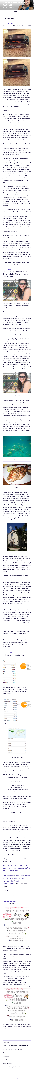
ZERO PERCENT (15, 851)
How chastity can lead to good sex (13, 1049)
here (8, 237)
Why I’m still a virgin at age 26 (11, 1067)
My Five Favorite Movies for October (16, 26)
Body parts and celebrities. (13, 655)
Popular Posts (7, 1056)
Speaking (5, 1060)
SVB (9, 861)
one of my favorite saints (21, 520)
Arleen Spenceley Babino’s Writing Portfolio (15, 1046)
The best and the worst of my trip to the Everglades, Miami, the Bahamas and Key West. (16, 273)
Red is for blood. (8, 821)
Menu (18, 12)
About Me (6, 1042)
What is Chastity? (8, 1063)
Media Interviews (8, 1053)
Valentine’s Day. (8, 904)
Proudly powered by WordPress (12, 1079)
